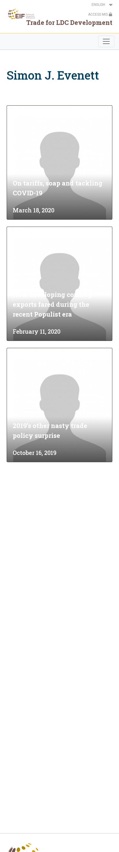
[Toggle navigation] (106, 41)
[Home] (20, 14)
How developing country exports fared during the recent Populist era (52, 304)
